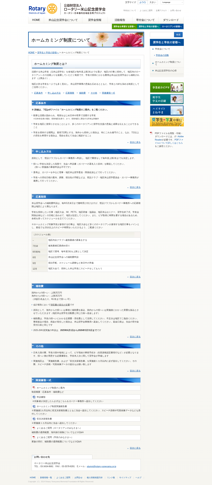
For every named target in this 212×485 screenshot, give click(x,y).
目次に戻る (135, 142)
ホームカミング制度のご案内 (51, 388)
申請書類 (41, 397)
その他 (94, 93)
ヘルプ (138, 477)
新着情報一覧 (46, 477)
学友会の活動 (162, 55)
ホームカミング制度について (168, 63)
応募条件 (38, 93)
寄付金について (145, 20)
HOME (36, 20)
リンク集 (111, 477)
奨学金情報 (94, 20)
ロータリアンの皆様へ (172, 26)
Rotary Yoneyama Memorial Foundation (61, 482)
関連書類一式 (108, 93)
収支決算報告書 (44, 418)
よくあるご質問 (146, 10)
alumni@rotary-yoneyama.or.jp (101, 466)
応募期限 (70, 93)
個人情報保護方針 (95, 477)
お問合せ (78, 477)
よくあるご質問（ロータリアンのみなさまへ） (59, 428)
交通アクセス (161, 10)
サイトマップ (125, 477)
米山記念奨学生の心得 (166, 70)
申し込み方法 (54, 93)
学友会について (129, 10)
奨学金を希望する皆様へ (124, 26)
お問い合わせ (175, 10)
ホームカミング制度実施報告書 (52, 406)
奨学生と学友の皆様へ (149, 26)
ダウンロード (171, 20)
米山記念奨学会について (63, 20)
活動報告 (120, 20)
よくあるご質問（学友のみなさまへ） (55, 437)
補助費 (82, 93)
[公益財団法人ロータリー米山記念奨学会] (67, 12)
